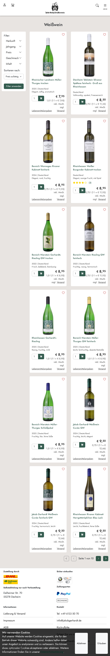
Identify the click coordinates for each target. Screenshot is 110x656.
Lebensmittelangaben (42, 110)
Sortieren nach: (12, 70)
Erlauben (102, 643)
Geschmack (12, 58)
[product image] (48, 55)
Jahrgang (10, 47)
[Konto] (4, 5)
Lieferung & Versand (14, 614)
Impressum (9, 620)
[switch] (68, 582)
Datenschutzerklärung (52, 652)
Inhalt (9, 64)
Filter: (7, 35)
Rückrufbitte (63, 627)
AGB (5, 627)
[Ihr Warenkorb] (12, 5)
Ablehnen (81, 643)
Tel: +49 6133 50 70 (68, 614)
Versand (60, 110)
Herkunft (10, 41)
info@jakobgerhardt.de (69, 620)
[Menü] (70, 578)
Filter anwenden (13, 86)
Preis (8, 52)
